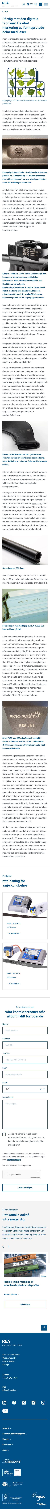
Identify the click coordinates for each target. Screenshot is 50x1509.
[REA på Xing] (33, 1403)
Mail (4, 1068)
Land (4, 1082)
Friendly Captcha (35, 1177)
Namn (5, 1024)
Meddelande (7, 1097)
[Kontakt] (44, 1328)
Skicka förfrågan (25, 1188)
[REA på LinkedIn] (4, 1403)
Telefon (5, 1053)
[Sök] (35, 4)
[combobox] (25, 1089)
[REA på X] (24, 1403)
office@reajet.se (9, 1390)
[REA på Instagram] (43, 1403)
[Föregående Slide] (3, 1246)
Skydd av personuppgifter (13, 1434)
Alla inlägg (25, 1304)
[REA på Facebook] (14, 1403)
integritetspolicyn (14, 1160)
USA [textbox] (7, 1089)
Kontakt (5, 1439)
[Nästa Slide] (8, 1246)
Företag (5, 1039)
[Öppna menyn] (46, 4)
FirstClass (6, 1445)
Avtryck (5, 1428)
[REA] (10, 4)
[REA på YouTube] (5, 1411)
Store (4, 1450)
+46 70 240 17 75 (9, 1378)
